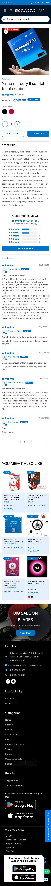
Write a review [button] (25, 248)
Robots (8, 754)
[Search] (4, 19)
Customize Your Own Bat (48, 826)
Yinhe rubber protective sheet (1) (13, 542)
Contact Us (7, 3)
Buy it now (38, 133)
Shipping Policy (12, 780)
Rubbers (9, 724)
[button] (5, 10)
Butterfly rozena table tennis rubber (37, 584)
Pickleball (10, 764)
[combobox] (25, 19)
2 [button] (24, 442)
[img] (8, 265)
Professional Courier (16, 839)
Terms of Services (14, 785)
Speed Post (11, 847)
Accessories (11, 734)
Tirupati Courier (13, 843)
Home (8, 720)
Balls (7, 739)
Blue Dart (10, 851)
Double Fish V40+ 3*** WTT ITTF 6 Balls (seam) (37, 499)
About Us (9, 698)
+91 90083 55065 (41, 2)
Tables (8, 749)
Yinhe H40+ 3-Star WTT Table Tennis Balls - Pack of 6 (12, 499)
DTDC (9, 836)
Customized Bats (13, 759)
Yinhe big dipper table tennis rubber (37, 542)
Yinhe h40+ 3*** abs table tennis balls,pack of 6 (12, 585)
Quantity (5, 119)
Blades (8, 729)
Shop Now (25, 632)
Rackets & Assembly (15, 744)
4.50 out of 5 (32, 221)
